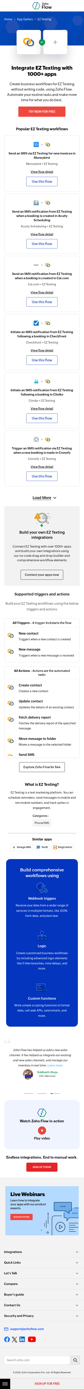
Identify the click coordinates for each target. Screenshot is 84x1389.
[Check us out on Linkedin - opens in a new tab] (22, 1339)
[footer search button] (75, 1360)
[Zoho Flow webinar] (42, 1210)
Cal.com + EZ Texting (42, 284)
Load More (42, 498)
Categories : (41, 816)
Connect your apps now (42, 574)
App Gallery (25, 19)
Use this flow (42, 181)
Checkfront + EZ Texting (42, 342)
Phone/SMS (42, 822)
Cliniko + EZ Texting (42, 400)
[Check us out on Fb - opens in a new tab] (7, 1339)
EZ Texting (44, 19)
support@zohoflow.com (27, 1329)
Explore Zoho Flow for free (42, 767)
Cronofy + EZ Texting (42, 458)
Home (8, 19)
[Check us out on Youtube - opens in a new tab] (32, 1339)
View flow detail (42, 171)
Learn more (54, 1065)
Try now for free (42, 111)
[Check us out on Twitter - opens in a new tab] (15, 1339)
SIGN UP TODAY (42, 1167)
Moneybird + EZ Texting (42, 164)
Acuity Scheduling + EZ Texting (42, 226)
